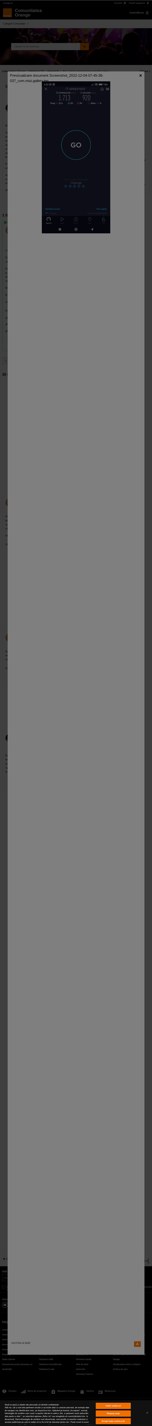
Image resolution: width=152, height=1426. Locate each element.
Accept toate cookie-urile (113, 1421)
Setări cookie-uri (113, 1406)
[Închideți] (147, 1413)
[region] (76, 1413)
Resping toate (113, 1413)
